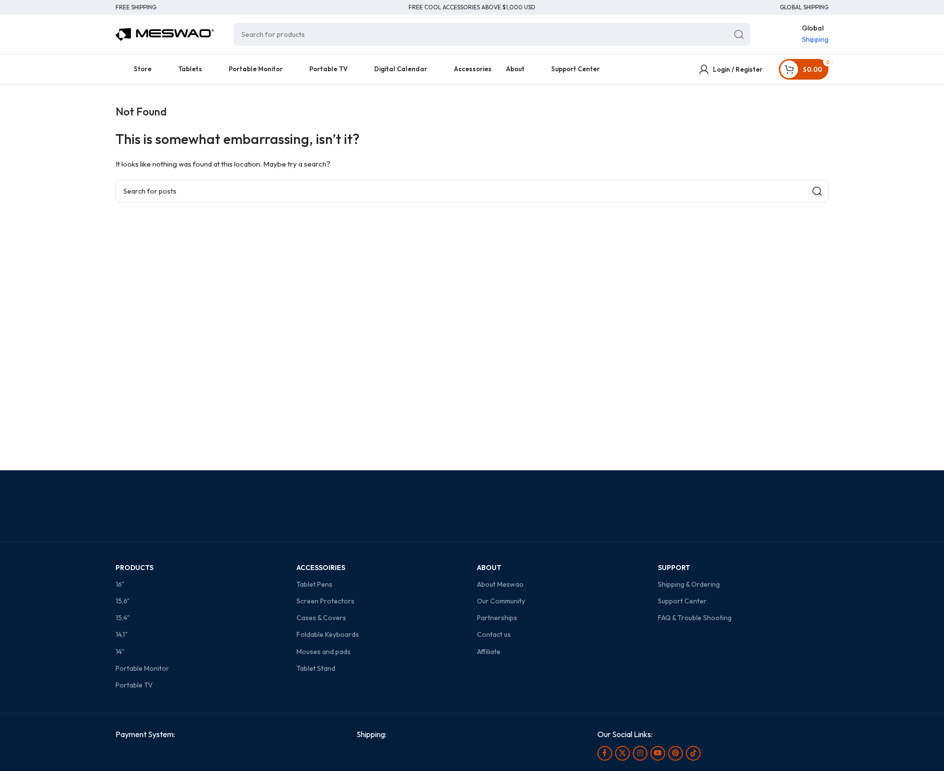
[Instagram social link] (640, 753)
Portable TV (134, 685)
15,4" (123, 617)
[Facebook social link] (604, 753)
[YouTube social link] (657, 753)
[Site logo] (165, 33)
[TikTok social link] (693, 753)
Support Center (682, 601)
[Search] (739, 34)
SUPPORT (674, 567)
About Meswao (500, 584)
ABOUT (489, 567)
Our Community (501, 601)
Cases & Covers (321, 617)
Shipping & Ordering (689, 584)
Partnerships (497, 617)
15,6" (123, 601)
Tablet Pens (314, 584)
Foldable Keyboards (327, 634)
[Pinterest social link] (675, 753)
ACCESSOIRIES (320, 567)
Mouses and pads (323, 651)
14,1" (122, 634)
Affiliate (489, 651)
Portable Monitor (142, 668)
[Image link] (174, 756)
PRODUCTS (134, 567)
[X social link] (622, 753)
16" (120, 584)
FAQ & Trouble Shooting (695, 617)
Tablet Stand (315, 668)
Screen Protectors (325, 601)
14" (120, 651)
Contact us (494, 634)
